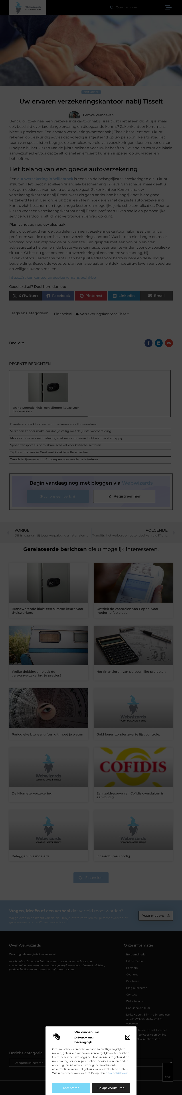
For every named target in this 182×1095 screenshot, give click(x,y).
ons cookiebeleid (117, 1073)
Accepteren (71, 1088)
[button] (127, 1037)
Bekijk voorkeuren (111, 1088)
